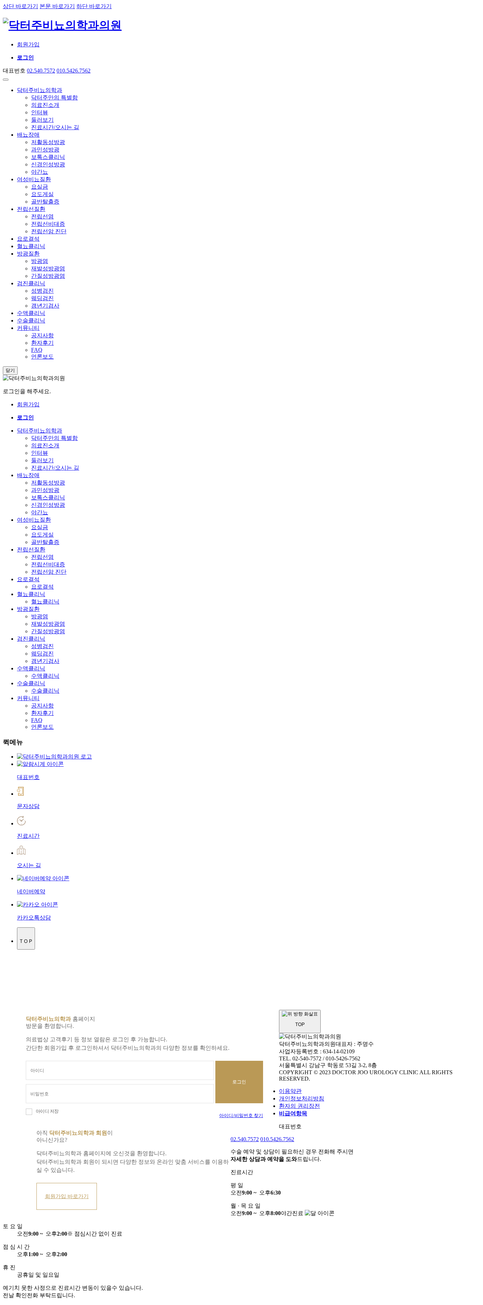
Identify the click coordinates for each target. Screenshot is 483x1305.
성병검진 (42, 291)
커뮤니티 (28, 328)
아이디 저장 (47, 1111)
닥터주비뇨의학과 (39, 90)
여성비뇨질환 (34, 179)
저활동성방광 (48, 142)
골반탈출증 (45, 202)
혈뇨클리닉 (31, 246)
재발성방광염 (48, 268)
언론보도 (42, 357)
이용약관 (290, 1091)
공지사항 (42, 335)
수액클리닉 (31, 313)
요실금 (39, 187)
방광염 (39, 261)
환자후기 (42, 343)
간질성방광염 (48, 276)
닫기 (10, 370)
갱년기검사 (45, 306)
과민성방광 (45, 150)
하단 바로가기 (94, 6)
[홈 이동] (54, 757)
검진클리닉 (31, 283)
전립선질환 (31, 209)
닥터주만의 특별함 (54, 98)
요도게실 (42, 194)
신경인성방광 (48, 164)
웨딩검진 (42, 298)
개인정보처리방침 (301, 1098)
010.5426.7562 (74, 71)
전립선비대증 (48, 224)
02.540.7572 (41, 71)
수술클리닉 (31, 320)
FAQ (36, 350)
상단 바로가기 (20, 6)
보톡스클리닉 (48, 157)
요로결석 (28, 239)
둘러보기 (42, 120)
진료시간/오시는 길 (55, 127)
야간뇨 (39, 172)
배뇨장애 (28, 135)
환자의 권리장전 (299, 1106)
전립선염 (42, 216)
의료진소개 (45, 105)
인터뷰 (39, 112)
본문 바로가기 (57, 6)
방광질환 (28, 254)
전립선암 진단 (48, 231)
